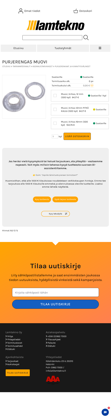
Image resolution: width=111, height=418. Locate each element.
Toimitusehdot (15, 346)
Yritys (10, 336)
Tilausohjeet (54, 339)
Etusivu (18, 48)
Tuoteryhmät (63, 48)
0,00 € (86, 85)
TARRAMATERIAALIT (21, 66)
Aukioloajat (13, 364)
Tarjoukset (12, 361)
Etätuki (11, 349)
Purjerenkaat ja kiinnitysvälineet (72, 66)
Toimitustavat (14, 342)
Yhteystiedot (13, 339)
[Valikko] (100, 48)
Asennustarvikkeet (42, 66)
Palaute (51, 342)
